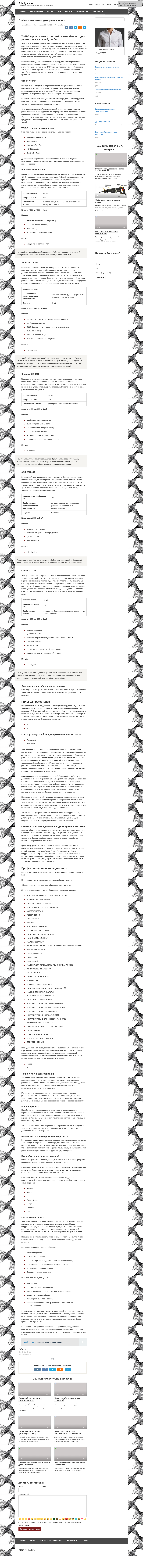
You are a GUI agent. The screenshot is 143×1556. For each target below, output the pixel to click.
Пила (59, 11)
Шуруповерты (97, 11)
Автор (32, 1541)
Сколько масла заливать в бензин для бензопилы (34, 1463)
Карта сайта (72, 1541)
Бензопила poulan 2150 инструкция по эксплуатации (67, 1432)
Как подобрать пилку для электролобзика (30, 1399)
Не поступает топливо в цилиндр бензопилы (69, 1463)
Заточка (50, 11)
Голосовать (101, 278)
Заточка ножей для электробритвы (108, 89)
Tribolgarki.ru (26, 3)
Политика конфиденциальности (51, 1541)
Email (44, 1486)
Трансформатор (82, 11)
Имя (20, 1486)
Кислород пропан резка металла (107, 67)
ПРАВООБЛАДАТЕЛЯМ (96, 4)
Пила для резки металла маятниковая (106, 232)
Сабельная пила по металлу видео (108, 201)
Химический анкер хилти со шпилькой (67, 1399)
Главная (23, 11)
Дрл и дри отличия (102, 122)
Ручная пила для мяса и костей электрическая (109, 169)
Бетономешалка (36, 11)
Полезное (68, 11)
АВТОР (109, 4)
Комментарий (23, 1494)
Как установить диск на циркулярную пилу (29, 1432)
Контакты (84, 1541)
